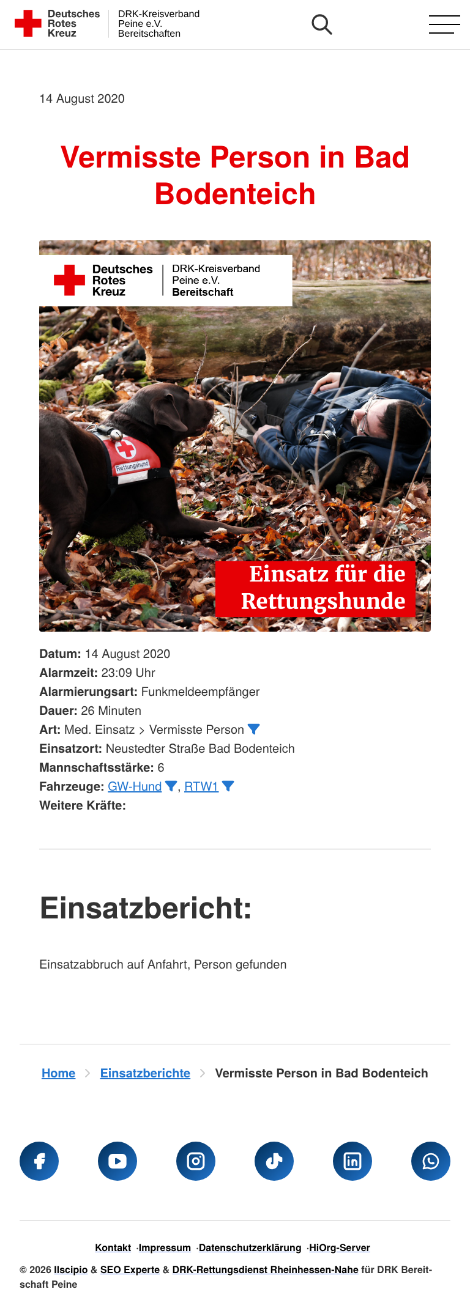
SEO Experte (130, 1269)
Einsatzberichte (145, 1073)
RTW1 (201, 785)
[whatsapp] (430, 1161)
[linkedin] (352, 1161)
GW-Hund (135, 785)
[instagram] (195, 1161)
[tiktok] (274, 1161)
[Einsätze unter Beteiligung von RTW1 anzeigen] (228, 786)
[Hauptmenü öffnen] (444, 24)
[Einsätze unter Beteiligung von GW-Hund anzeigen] (171, 786)
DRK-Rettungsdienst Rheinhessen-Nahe (266, 1269)
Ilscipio (71, 1269)
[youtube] (117, 1161)
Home (59, 1073)
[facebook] (39, 1161)
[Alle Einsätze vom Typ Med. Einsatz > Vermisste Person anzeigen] (254, 729)
